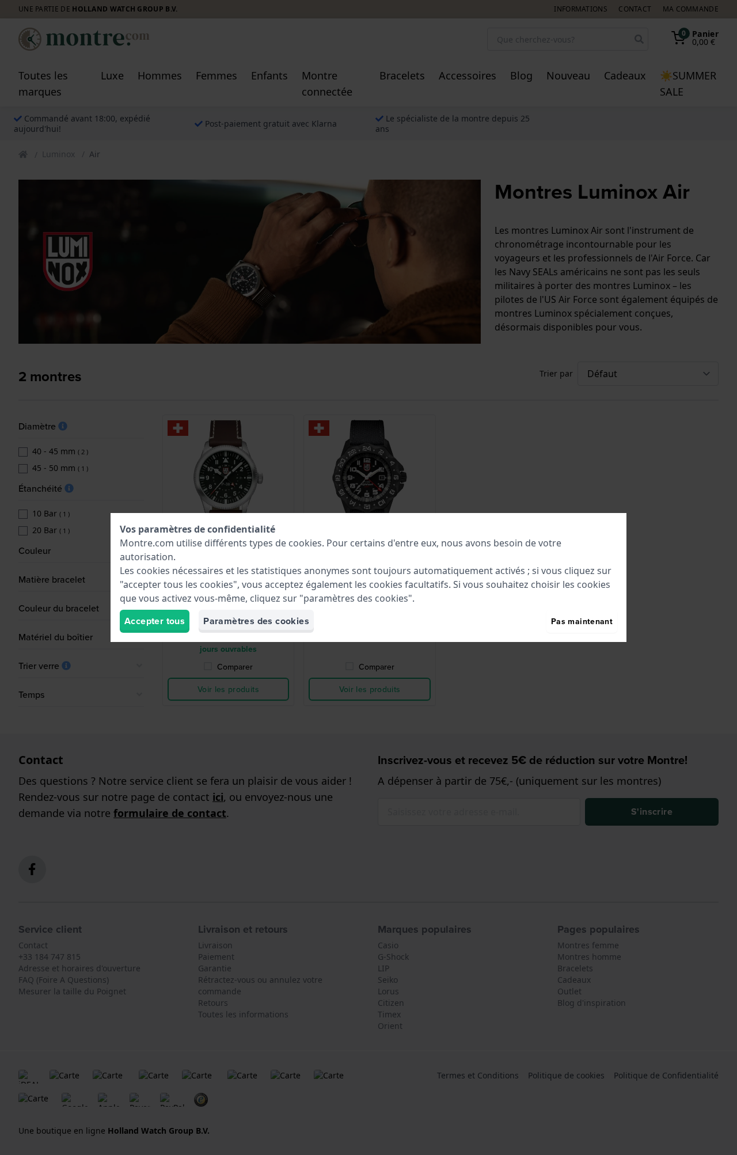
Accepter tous (154, 621)
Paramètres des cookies (256, 621)
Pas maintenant (582, 621)
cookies (305, 543)
